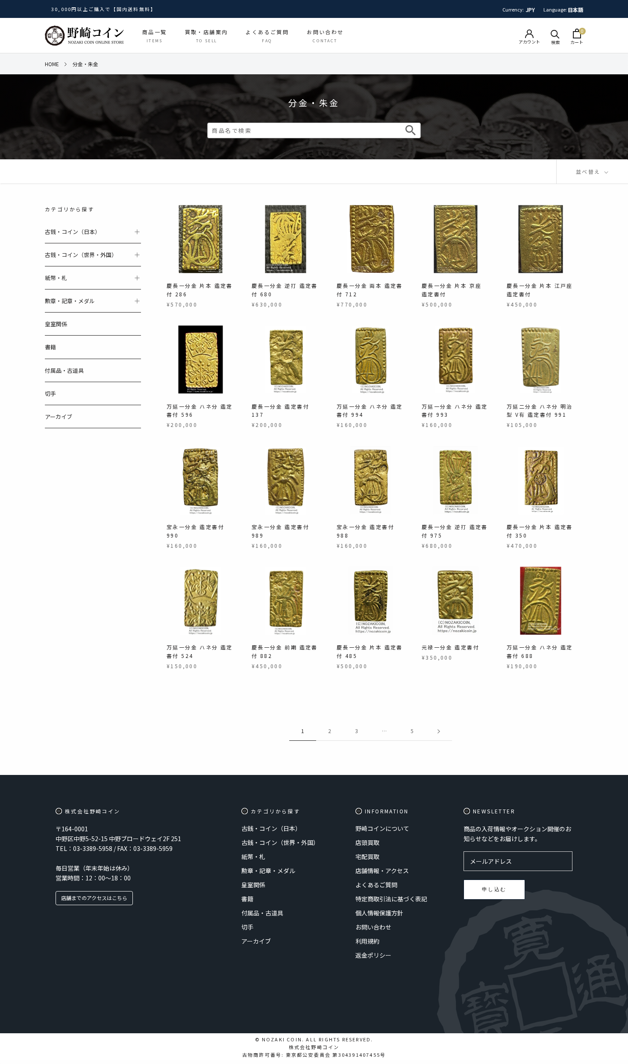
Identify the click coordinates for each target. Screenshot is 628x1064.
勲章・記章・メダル (70, 301)
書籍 (50, 347)
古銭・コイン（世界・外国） (81, 255)
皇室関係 (56, 324)
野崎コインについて (382, 828)
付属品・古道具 (64, 370)
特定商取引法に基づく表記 (391, 898)
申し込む (494, 889)
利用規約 (367, 941)
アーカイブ (58, 416)
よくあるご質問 (376, 884)
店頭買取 (367, 842)
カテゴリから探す (69, 209)
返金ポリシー (373, 955)
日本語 (575, 9)
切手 (50, 393)
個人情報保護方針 (379, 913)
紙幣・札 (56, 278)
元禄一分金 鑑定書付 (450, 647)
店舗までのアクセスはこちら (94, 897)
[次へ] (439, 731)
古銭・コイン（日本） (72, 232)
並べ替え (589, 171)
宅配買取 (367, 856)
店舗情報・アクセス (382, 870)
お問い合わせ (373, 927)
